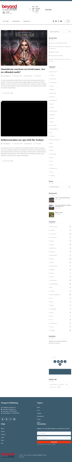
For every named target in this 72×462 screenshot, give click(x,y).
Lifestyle (52, 136)
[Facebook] (56, 21)
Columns (52, 75)
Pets (51, 143)
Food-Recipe (53, 125)
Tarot (51, 161)
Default (52, 89)
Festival (52, 118)
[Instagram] (58, 21)
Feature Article (53, 111)
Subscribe (54, 442)
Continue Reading (6, 93)
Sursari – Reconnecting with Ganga (59, 43)
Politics (52, 150)
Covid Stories (53, 82)
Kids (51, 132)
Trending (52, 175)
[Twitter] (53, 21)
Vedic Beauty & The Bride (56, 55)
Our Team (6, 21)
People (59, 387)
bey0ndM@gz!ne (7, 75)
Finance (52, 122)
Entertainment (29, 75)
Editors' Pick (53, 93)
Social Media (53, 154)
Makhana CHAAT (54, 52)
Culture (52, 86)
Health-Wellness (54, 129)
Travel (51, 172)
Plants (51, 147)
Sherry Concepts (37, 455)
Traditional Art (53, 168)
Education (52, 96)
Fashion (52, 107)
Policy (54, 444)
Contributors (16, 21)
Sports (51, 157)
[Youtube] (61, 21)
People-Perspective (55, 139)
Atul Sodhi (61, 384)
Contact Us (26, 21)
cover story (52, 387)
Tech (51, 164)
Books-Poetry (53, 71)
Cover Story (53, 79)
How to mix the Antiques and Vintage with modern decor (63, 206)
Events (52, 104)
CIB (66, 384)
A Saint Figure (53, 384)
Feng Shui (52, 114)
